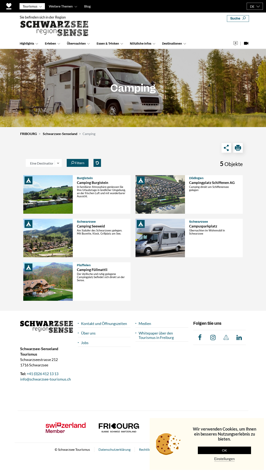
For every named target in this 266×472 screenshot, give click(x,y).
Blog (87, 6)
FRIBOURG (28, 134)
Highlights (27, 43)
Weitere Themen (61, 6)
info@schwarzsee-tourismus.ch (45, 379)
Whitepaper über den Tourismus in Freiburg (156, 335)
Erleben (50, 43)
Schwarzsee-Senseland (60, 134)
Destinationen (172, 43)
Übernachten (76, 43)
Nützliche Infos (140, 43)
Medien (145, 323)
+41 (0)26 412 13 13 (42, 373)
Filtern (79, 163)
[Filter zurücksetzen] (97, 163)
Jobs (85, 343)
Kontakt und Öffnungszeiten (104, 323)
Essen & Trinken (108, 43)
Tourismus (30, 6)
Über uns (88, 333)
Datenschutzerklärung (115, 449)
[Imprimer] (238, 148)
